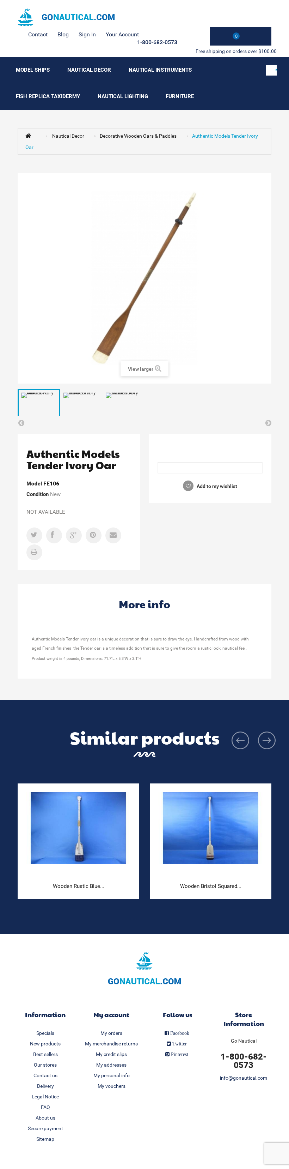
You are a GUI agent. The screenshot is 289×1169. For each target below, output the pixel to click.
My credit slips (111, 1054)
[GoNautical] (66, 17)
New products (45, 1043)
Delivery (45, 1086)
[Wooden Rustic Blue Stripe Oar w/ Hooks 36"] (78, 828)
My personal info (111, 1075)
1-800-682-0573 (157, 42)
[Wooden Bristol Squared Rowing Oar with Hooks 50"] (210, 828)
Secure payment (45, 1128)
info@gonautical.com (243, 1078)
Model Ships (33, 70)
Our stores (45, 1065)
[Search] (271, 70)
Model (34, 484)
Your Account (122, 34)
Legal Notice (45, 1096)
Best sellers (45, 1054)
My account (111, 1014)
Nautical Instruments (160, 70)
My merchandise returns (111, 1043)
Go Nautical (244, 1041)
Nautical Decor (89, 70)
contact (38, 34)
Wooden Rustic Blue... (78, 886)
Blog (63, 34)
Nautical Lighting (123, 96)
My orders (111, 1033)
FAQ (45, 1107)
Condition (37, 494)
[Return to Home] (30, 135)
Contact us (45, 1075)
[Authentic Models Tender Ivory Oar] (39, 405)
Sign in (87, 34)
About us (45, 1118)
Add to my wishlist (216, 486)
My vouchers (111, 1086)
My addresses (111, 1065)
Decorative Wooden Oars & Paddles (138, 136)
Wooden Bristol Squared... (210, 886)
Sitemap (45, 1139)
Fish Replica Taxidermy (48, 96)
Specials (45, 1033)
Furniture (180, 96)
